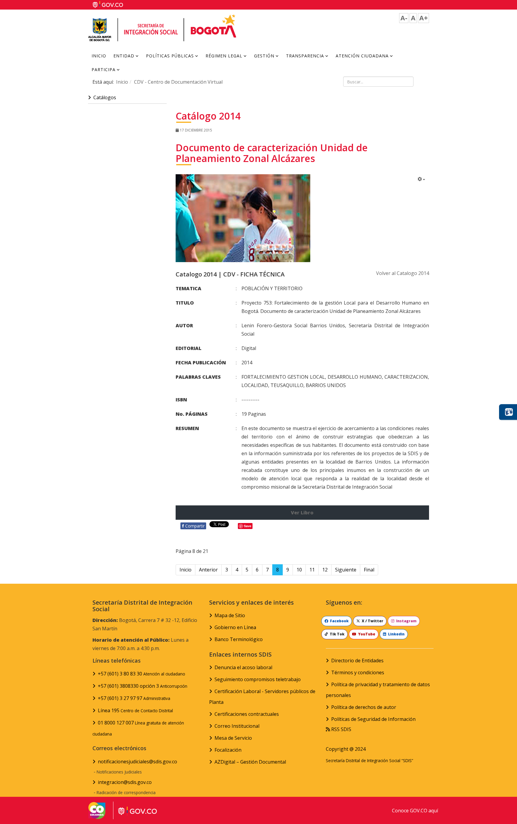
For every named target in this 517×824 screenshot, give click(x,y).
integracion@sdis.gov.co (125, 782)
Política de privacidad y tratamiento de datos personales (378, 689)
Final (369, 569)
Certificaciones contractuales (247, 714)
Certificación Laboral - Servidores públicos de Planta (262, 696)
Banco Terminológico (239, 639)
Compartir (193, 526)
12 (325, 569)
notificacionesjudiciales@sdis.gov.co (137, 761)
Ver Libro (302, 512)
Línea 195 (135, 710)
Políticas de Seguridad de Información (373, 719)
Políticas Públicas (170, 56)
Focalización (228, 750)
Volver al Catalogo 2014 (402, 273)
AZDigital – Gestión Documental (250, 762)
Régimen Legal (224, 56)
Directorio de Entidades (357, 660)
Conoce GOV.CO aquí (415, 810)
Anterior (208, 569)
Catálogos (104, 97)
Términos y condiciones (357, 672)
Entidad (123, 56)
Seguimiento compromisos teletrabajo (258, 679)
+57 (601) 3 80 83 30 (141, 673)
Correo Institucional (237, 726)
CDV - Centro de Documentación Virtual (178, 82)
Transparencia (305, 56)
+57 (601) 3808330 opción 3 (142, 686)
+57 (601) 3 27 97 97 (134, 698)
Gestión (264, 56)
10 (299, 569)
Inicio (99, 56)
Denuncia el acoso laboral (243, 667)
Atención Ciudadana (362, 56)
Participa (103, 69)
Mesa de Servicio (233, 738)
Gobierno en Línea (235, 627)
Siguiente (345, 569)
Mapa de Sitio (230, 615)
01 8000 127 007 (138, 728)
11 (312, 569)
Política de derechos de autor (363, 707)
